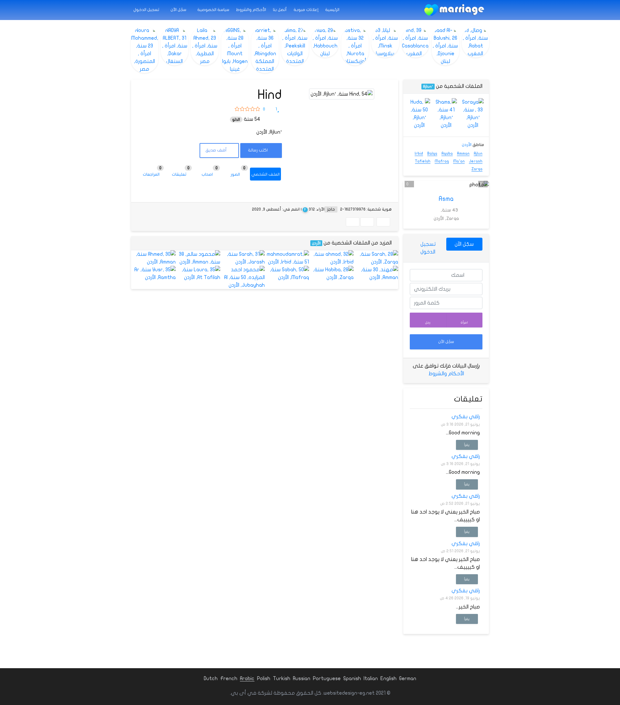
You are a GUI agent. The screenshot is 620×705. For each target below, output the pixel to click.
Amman (463, 153)
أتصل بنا (280, 9)
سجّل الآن (178, 9)
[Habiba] (331, 273)
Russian (301, 678)
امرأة (464, 322)
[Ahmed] (153, 258)
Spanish (352, 678)
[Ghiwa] (325, 41)
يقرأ (467, 445)
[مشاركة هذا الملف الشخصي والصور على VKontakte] (352, 221)
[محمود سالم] (198, 258)
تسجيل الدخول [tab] (428, 248)
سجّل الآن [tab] (464, 244)
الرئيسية (332, 9)
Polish (263, 678)
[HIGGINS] (235, 49)
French (228, 678)
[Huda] (419, 113)
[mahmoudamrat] (287, 258)
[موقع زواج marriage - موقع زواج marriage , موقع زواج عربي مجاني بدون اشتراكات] (454, 10)
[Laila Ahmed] (204, 45)
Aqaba (447, 153)
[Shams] (446, 113)
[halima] (295, 45)
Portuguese (327, 678)
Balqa (432, 153)
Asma (446, 198)
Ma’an (459, 161)
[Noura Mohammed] (144, 49)
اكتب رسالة (258, 150)
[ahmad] (331, 258)
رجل (427, 322)
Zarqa (476, 169)
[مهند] (376, 273)
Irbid (419, 153)
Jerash (475, 161)
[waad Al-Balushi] (445, 45)
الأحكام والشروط (251, 9)
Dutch (211, 678)
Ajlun (478, 153)
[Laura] (198, 273)
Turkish (281, 678)
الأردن (316, 243)
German (407, 678)
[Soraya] (473, 113)
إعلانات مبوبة (306, 9)
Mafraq (442, 161)
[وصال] (475, 41)
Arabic (247, 678)
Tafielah (422, 161)
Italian (371, 678)
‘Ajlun (428, 86)
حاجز (331, 209)
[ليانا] (385, 41)
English (388, 678)
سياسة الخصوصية (213, 9)
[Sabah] (287, 273)
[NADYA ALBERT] (174, 45)
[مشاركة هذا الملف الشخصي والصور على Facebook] (383, 221)
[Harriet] (265, 49)
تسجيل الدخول (146, 9)
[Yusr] (153, 273)
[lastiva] (355, 45)
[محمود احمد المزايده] (242, 277)
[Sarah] (376, 258)
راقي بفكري (465, 416)
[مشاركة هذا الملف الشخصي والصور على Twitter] (367, 221)
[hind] (415, 41)
